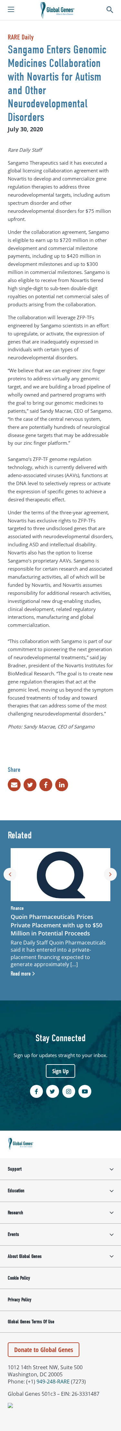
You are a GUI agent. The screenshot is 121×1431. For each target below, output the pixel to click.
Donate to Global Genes (43, 1349)
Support (15, 1169)
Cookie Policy (19, 1278)
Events (13, 1234)
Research (15, 1213)
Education (16, 1191)
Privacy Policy (19, 1300)
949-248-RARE (53, 1381)
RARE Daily (21, 37)
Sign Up (60, 1071)
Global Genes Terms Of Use (31, 1322)
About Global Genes (25, 1256)
